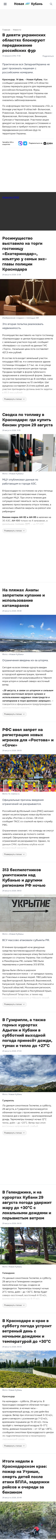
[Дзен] (48, 143)
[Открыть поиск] (51, 4)
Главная (6, 29)
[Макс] (20, 143)
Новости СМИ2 (10, 197)
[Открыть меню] (5, 4)
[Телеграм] (25, 143)
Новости (17, 29)
